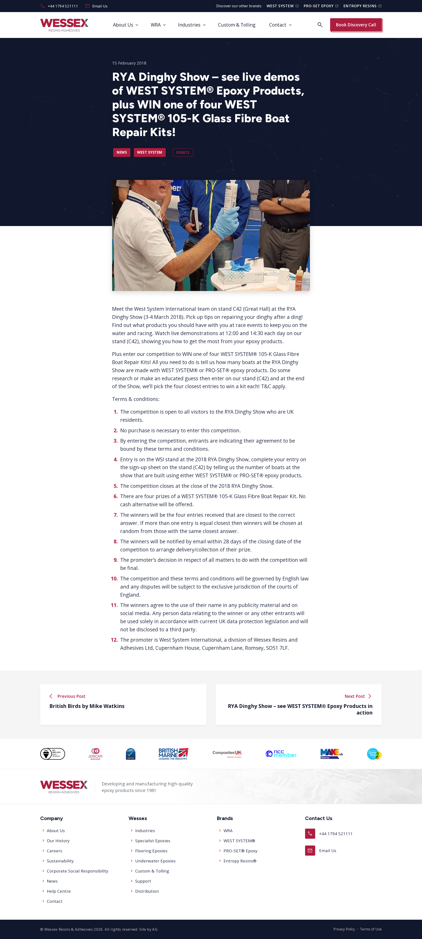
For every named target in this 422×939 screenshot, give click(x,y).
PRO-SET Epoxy (321, 6)
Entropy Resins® (240, 861)
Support (143, 881)
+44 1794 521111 (59, 6)
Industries (189, 25)
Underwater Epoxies (155, 861)
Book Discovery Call (356, 25)
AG (154, 929)
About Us (123, 25)
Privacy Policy (344, 929)
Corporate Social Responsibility (77, 871)
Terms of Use (371, 929)
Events (183, 152)
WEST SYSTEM (283, 6)
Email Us (96, 6)
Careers (54, 851)
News (122, 152)
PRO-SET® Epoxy (240, 851)
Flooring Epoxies (151, 851)
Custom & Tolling (236, 25)
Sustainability (60, 861)
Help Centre (59, 891)
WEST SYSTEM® (239, 841)
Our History (58, 841)
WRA (156, 25)
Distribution (147, 891)
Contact (277, 25)
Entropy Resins (362, 6)
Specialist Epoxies (152, 841)
